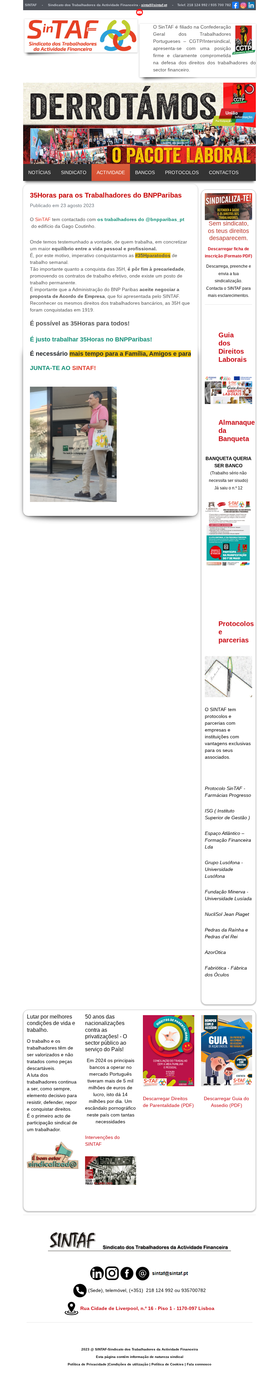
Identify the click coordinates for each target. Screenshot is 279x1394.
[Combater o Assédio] (226, 1050)
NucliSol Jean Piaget (227, 914)
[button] (235, 123)
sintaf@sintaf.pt (154, 5)
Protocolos (182, 172)
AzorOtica (215, 952)
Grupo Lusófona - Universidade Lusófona (224, 869)
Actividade (111, 172)
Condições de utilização (128, 1364)
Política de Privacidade (87, 1364)
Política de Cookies (167, 1364)
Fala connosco (199, 1364)
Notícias (39, 172)
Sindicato (73, 172)
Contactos (224, 172)
